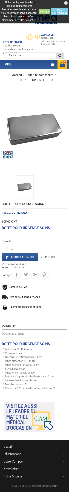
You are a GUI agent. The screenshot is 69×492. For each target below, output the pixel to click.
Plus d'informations (59, 11)
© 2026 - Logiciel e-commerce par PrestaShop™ (35, 486)
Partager (16, 274)
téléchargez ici (48, 38)
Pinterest (44, 274)
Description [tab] (9, 325)
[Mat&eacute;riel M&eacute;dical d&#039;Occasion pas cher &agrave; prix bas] (29, 416)
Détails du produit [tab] (13, 333)
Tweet (25, 274)
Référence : (9, 213)
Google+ (35, 274)
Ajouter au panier (19, 257)
